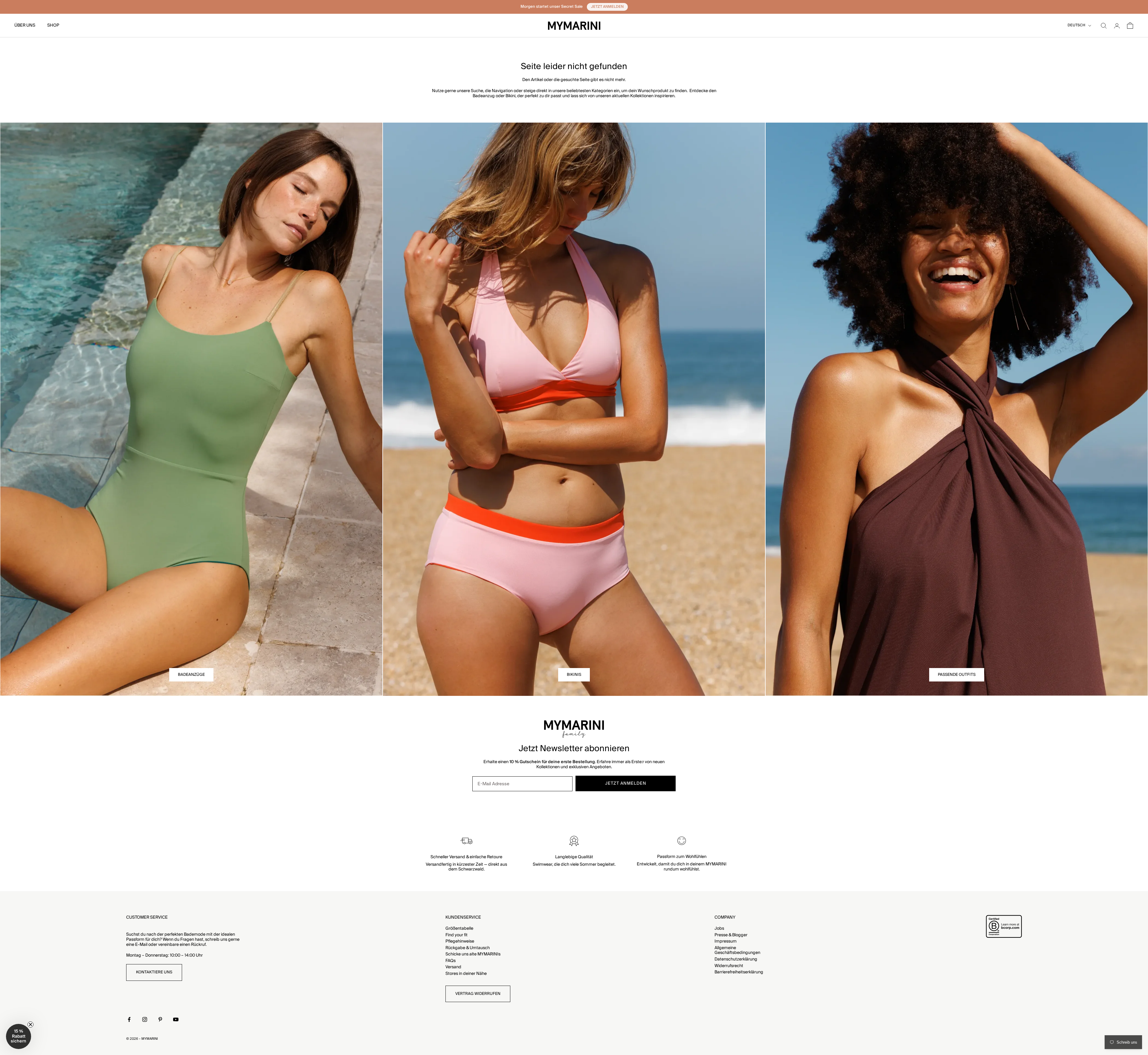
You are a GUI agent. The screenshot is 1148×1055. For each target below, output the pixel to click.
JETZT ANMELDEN (574, 627)
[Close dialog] (633, 448)
